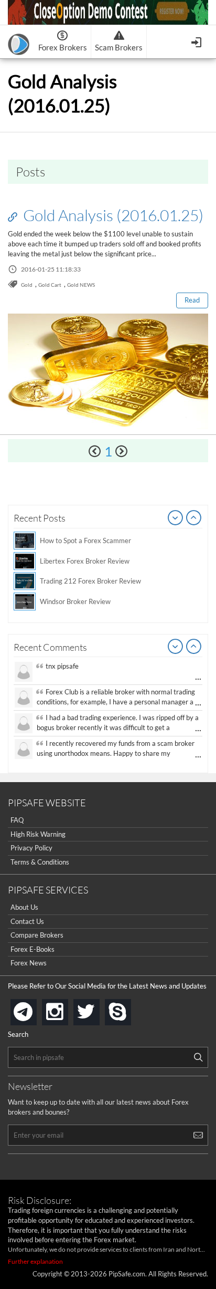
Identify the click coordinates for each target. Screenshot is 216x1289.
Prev (175, 518)
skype (129, 1008)
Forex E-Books (32, 949)
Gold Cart (49, 285)
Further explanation (35, 1261)
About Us (24, 907)
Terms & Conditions (39, 862)
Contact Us (27, 921)
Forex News (28, 963)
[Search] (198, 1057)
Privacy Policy (31, 848)
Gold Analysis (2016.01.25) (111, 214)
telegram (35, 1011)
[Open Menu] (197, 41)
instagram (66, 1008)
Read (192, 300)
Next (194, 518)
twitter (97, 1008)
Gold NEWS (81, 285)
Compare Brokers (36, 935)
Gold (27, 285)
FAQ (17, 820)
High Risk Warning (38, 834)
